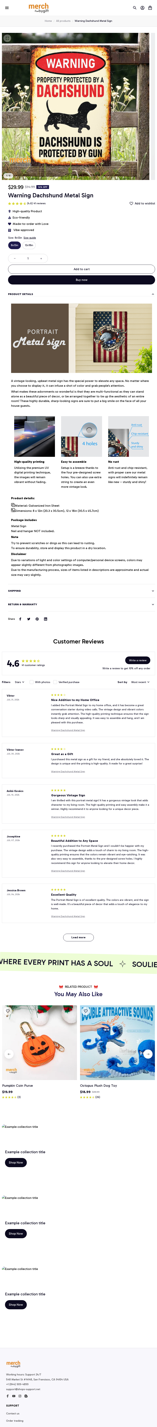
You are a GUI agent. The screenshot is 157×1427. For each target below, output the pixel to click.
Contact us (12, 1413)
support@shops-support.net (23, 1389)
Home (48, 21)
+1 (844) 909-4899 (17, 1384)
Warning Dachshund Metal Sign (68, 730)
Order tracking (14, 1420)
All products (63, 21)
